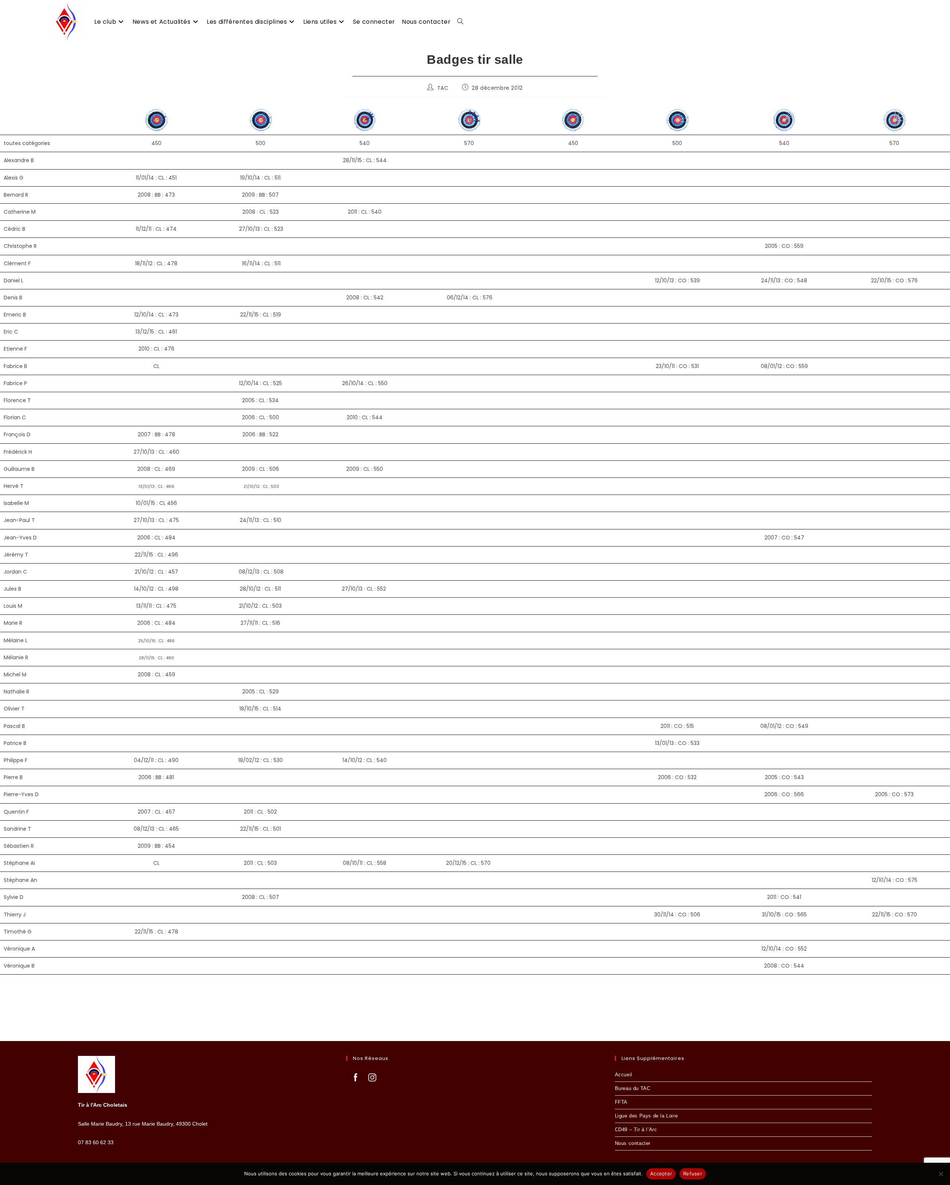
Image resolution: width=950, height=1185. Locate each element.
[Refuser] (940, 1174)
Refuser (692, 1173)
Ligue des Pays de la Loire (646, 1116)
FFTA (621, 1102)
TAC (443, 88)
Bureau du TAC (633, 1088)
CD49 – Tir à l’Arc (636, 1129)
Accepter (661, 1173)
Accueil (623, 1074)
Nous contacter (633, 1143)
